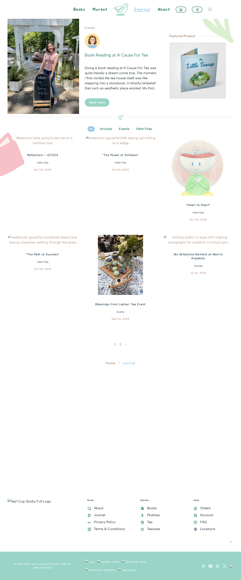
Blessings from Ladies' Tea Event (120, 304)
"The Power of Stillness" (120, 155)
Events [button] (124, 129)
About (164, 9)
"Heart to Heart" (198, 205)
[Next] (125, 345)
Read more (97, 102)
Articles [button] (106, 129)
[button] (181, 10)
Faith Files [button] (144, 129)
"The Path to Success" (42, 254)
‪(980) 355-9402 (42, 567)
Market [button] (100, 9)
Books (79, 9)
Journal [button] (142, 9)
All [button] (91, 129)
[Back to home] (120, 9)
